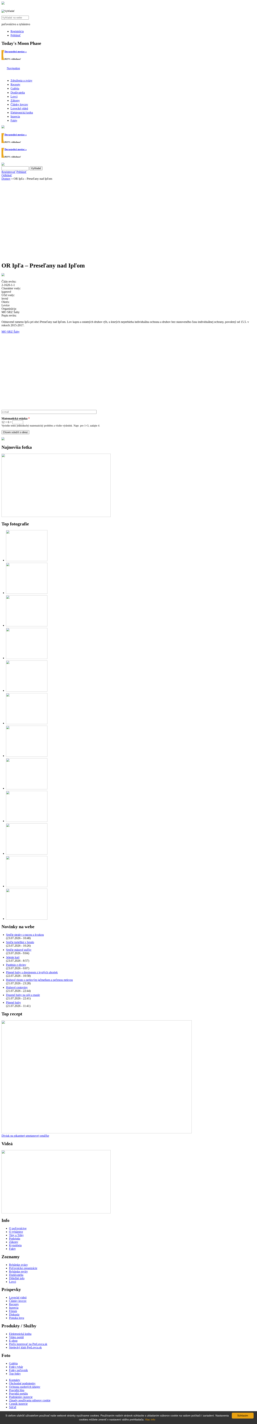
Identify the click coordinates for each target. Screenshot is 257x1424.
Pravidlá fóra (16, 1390)
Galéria (15, 88)
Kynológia (15, 1245)
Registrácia (17, 31)
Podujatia (14, 1238)
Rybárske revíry (18, 1271)
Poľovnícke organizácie (23, 1268)
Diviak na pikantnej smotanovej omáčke (25, 1135)
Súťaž (12, 1407)
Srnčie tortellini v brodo (20, 942)
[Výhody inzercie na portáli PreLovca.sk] (3, 439)
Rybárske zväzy (18, 1264)
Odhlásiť (7, 175)
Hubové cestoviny (17, 987)
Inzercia (15, 116)
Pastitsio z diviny (16, 964)
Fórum (13, 1311)
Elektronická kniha (22, 112)
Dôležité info (16, 1278)
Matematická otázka (16, 418)
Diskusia (14, 1314)
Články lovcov (19, 104)
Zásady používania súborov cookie (29, 1400)
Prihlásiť (16, 35)
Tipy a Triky (16, 1235)
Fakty (14, 120)
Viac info (150, 1419)
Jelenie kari (12, 957)
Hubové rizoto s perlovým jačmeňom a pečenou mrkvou (39, 979)
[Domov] (3, 3)
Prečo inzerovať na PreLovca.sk (28, 1344)
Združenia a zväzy (21, 80)
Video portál (16, 1337)
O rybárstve (16, 1231)
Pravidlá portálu (18, 1393)
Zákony (15, 100)
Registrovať (9, 172)
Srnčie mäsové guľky (18, 949)
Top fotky (15, 1373)
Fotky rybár (16, 1366)
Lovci (14, 96)
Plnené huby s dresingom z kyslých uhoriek (32, 972)
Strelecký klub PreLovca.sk (25, 1347)
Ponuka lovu (16, 1317)
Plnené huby (13, 1002)
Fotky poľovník (18, 1370)
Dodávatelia (18, 92)
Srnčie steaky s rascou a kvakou (25, 934)
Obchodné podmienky (22, 1383)
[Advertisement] (128, 210)
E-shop (13, 1340)
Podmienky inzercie (21, 1397)
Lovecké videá (19, 108)
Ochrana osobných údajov (24, 1386)
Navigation (13, 68)
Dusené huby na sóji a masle (23, 995)
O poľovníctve (18, 1228)
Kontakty (14, 1380)
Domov (6, 178)
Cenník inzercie (18, 1403)
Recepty (15, 84)
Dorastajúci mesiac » (16, 51)
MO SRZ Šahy (11, 331)
